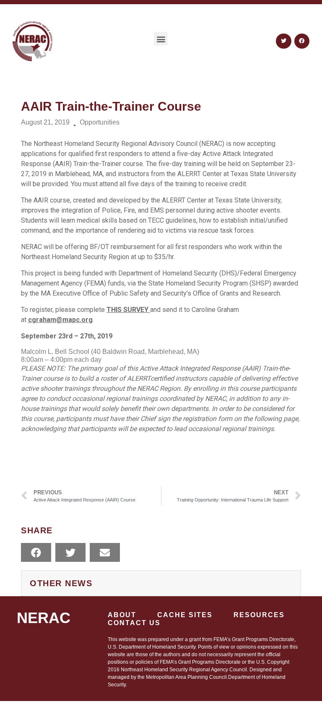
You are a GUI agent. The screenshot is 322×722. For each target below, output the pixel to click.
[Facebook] (301, 41)
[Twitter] (283, 41)
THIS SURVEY (128, 310)
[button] (161, 39)
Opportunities (99, 122)
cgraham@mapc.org (60, 320)
